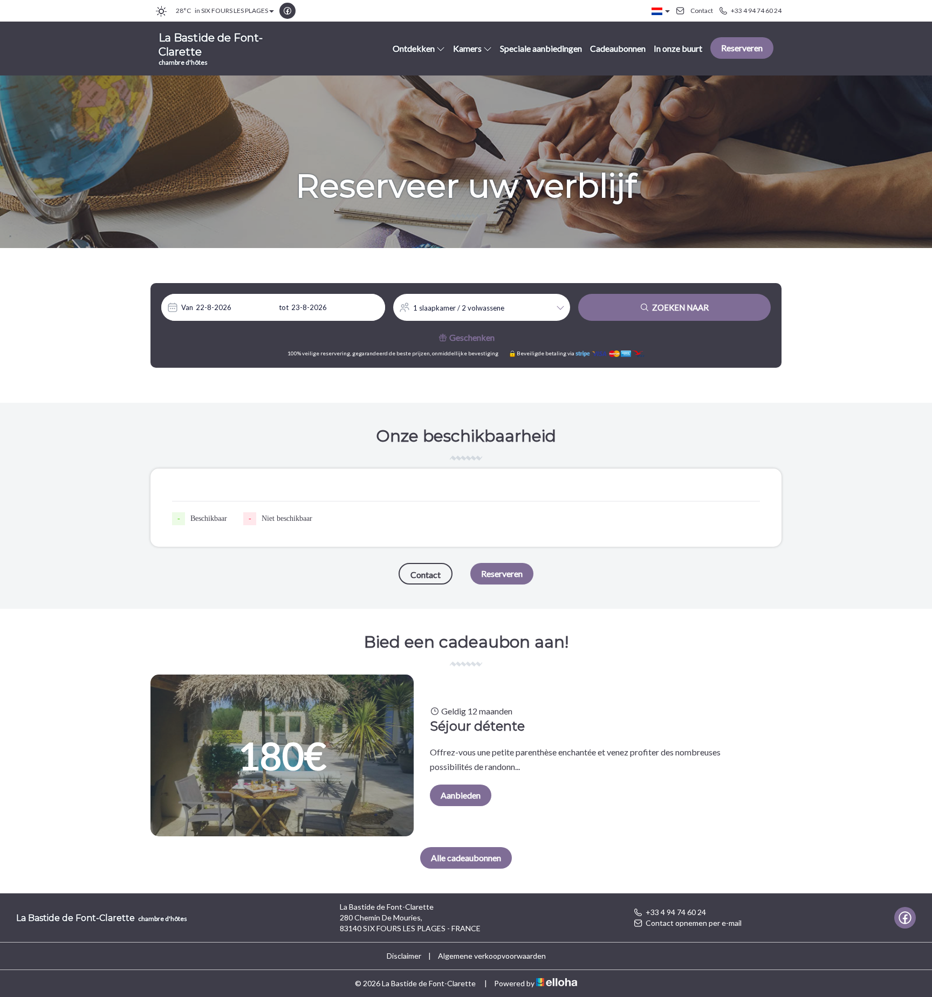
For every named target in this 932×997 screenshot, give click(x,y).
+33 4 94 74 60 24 (676, 912)
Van (187, 307)
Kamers (467, 48)
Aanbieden (461, 795)
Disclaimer (404, 955)
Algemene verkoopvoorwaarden (492, 955)
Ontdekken (414, 48)
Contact (425, 574)
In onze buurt (678, 48)
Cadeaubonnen (618, 48)
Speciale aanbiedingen (541, 48)
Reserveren (742, 48)
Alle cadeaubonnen (466, 857)
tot (284, 307)
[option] (466, 755)
